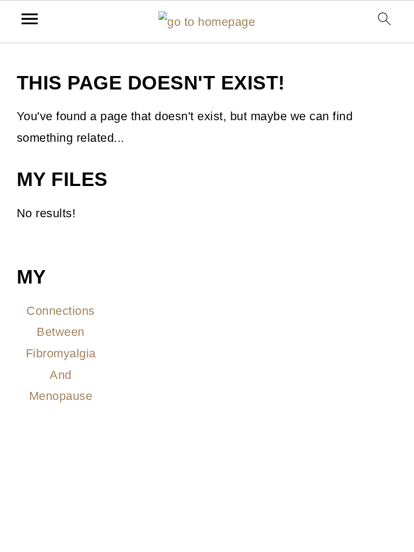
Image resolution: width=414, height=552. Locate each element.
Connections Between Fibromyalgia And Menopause (61, 353)
